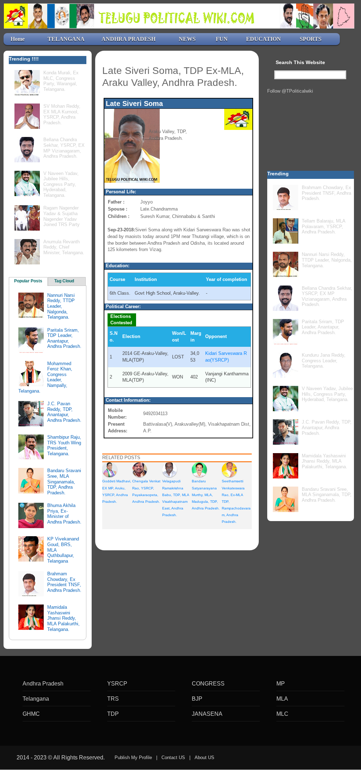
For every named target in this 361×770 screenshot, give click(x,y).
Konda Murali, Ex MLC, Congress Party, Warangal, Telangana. (61, 81)
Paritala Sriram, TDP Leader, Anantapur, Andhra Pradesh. (64, 338)
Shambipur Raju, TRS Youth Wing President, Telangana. (64, 445)
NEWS (187, 39)
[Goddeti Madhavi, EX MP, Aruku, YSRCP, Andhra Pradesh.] (109, 469)
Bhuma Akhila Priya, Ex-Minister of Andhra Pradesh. (64, 514)
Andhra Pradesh (43, 684)
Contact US (173, 757)
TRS (113, 699)
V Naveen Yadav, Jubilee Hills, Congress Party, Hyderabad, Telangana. (61, 184)
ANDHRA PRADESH (128, 39)
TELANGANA (66, 39)
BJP (197, 699)
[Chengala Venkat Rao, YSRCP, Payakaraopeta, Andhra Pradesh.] (139, 469)
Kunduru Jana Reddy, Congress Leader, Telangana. (323, 360)
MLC (282, 714)
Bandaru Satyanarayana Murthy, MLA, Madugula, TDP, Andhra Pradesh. (206, 494)
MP (280, 684)
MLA (282, 699)
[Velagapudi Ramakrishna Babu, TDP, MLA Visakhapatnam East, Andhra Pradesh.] (169, 469)
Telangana (36, 699)
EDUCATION (263, 39)
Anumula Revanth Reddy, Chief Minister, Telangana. (63, 247)
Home (18, 39)
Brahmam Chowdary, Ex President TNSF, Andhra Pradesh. (64, 582)
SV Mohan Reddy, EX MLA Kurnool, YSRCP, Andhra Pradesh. (61, 114)
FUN (222, 39)
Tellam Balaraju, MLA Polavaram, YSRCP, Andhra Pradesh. (323, 226)
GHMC (31, 714)
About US (204, 757)
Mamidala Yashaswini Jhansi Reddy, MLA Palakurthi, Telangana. (63, 618)
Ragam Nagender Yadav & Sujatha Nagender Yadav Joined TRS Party (61, 216)
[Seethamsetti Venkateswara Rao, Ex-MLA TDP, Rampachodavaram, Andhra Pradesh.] (229, 469)
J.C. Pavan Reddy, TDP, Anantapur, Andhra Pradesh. (64, 412)
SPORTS (311, 39)
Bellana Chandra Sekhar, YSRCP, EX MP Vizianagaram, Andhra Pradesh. (64, 148)
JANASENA (207, 714)
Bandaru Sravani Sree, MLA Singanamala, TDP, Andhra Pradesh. (64, 481)
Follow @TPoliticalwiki (290, 91)
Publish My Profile (133, 757)
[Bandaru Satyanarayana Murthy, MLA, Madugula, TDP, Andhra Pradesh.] (199, 469)
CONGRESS (208, 684)
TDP (113, 714)
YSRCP (117, 684)
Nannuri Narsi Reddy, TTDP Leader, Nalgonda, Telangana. (61, 306)
